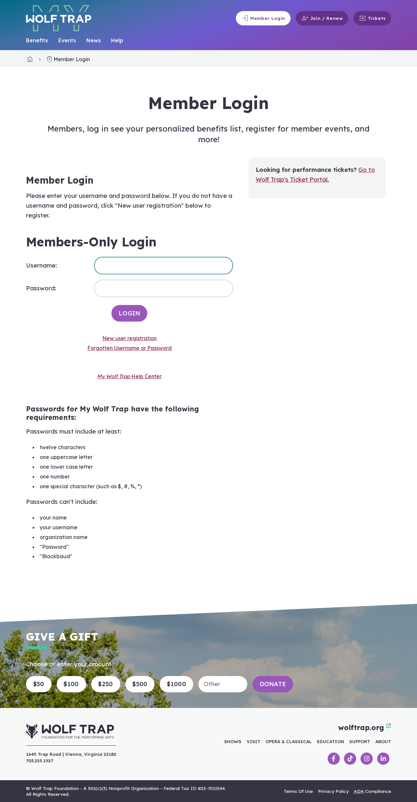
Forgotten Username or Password (129, 348)
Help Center (129, 376)
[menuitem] (37, 40)
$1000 (176, 684)
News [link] (93, 40)
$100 (71, 684)
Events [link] (67, 40)
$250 (105, 684)
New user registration (129, 338)
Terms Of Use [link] (298, 791)
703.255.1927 (39, 760)
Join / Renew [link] (322, 18)
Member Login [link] (263, 18)
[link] (30, 59)
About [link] (383, 741)
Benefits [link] (37, 40)
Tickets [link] (372, 18)
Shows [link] (232, 741)
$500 (139, 684)
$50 (38, 684)
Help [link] (117, 40)
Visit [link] (253, 741)
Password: (41, 288)
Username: (41, 265)
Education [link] (330, 741)
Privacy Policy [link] (333, 791)
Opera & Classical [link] (289, 741)
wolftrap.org (361, 727)
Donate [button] (273, 684)
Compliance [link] (372, 791)
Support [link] (359, 741)
